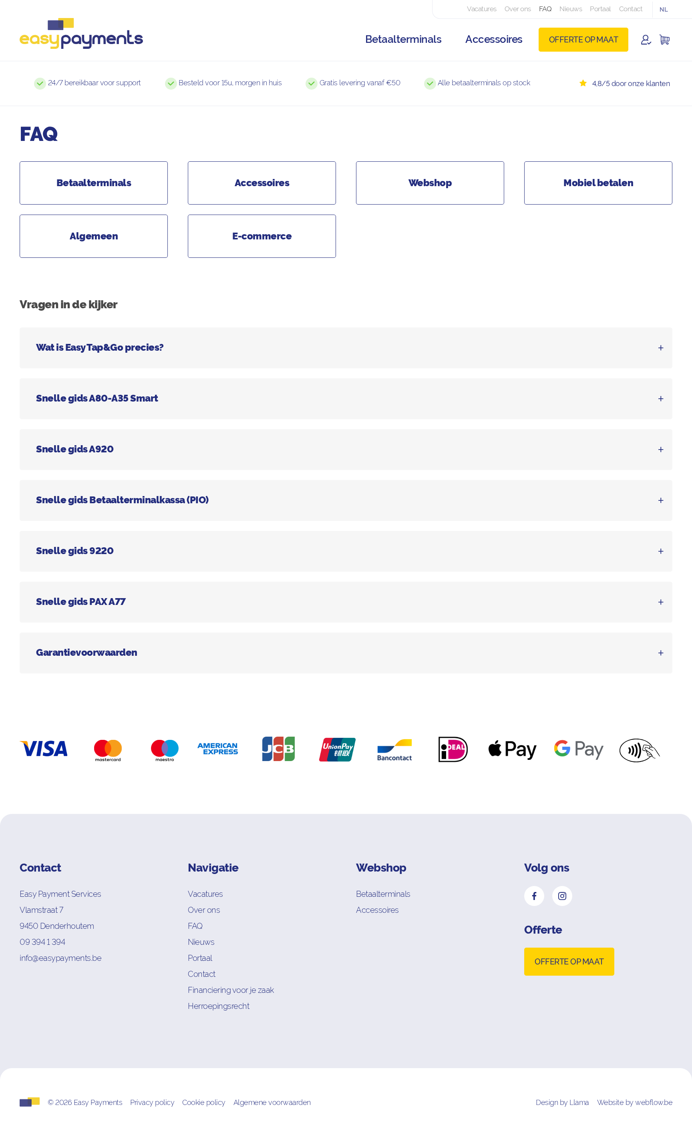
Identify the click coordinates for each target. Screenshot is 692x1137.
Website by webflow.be (635, 1102)
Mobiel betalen (598, 183)
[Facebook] (534, 896)
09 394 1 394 (42, 941)
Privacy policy (152, 1102)
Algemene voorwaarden (272, 1102)
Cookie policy (203, 1102)
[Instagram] (562, 896)
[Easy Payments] (76, 39)
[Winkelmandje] (664, 40)
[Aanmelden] (646, 40)
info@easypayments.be (60, 957)
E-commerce (262, 236)
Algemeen (94, 236)
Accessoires (262, 183)
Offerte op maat (583, 39)
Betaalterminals (93, 183)
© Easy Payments (85, 1102)
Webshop (430, 183)
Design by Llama (562, 1102)
